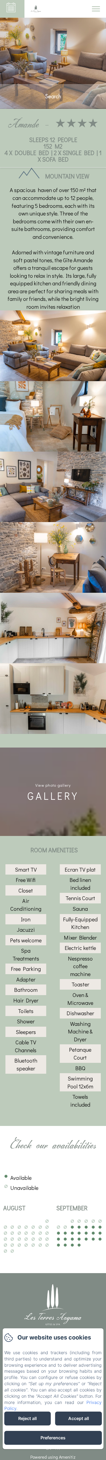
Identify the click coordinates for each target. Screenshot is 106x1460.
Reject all (27, 1418)
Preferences (53, 1437)
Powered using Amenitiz (53, 1457)
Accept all (78, 1418)
